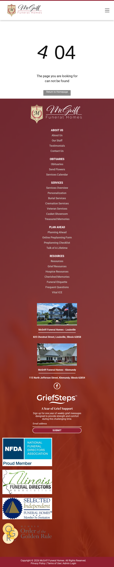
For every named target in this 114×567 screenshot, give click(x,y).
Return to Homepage (57, 91)
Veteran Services (57, 208)
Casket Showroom (57, 213)
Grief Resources (57, 266)
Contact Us (57, 150)
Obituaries (57, 164)
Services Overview (57, 187)
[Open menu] (107, 10)
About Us (57, 135)
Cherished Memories (57, 276)
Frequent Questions (57, 287)
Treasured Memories (57, 219)
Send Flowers (57, 169)
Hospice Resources (57, 271)
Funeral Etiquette (57, 282)
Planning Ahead (57, 232)
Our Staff (57, 140)
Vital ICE (57, 292)
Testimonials (57, 145)
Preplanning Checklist (57, 242)
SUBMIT (57, 430)
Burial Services (57, 198)
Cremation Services (57, 203)
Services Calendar (57, 174)
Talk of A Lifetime (57, 247)
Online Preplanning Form (57, 237)
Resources (57, 261)
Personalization (57, 193)
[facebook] (57, 386)
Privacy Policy (38, 563)
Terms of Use (54, 563)
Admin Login (69, 563)
